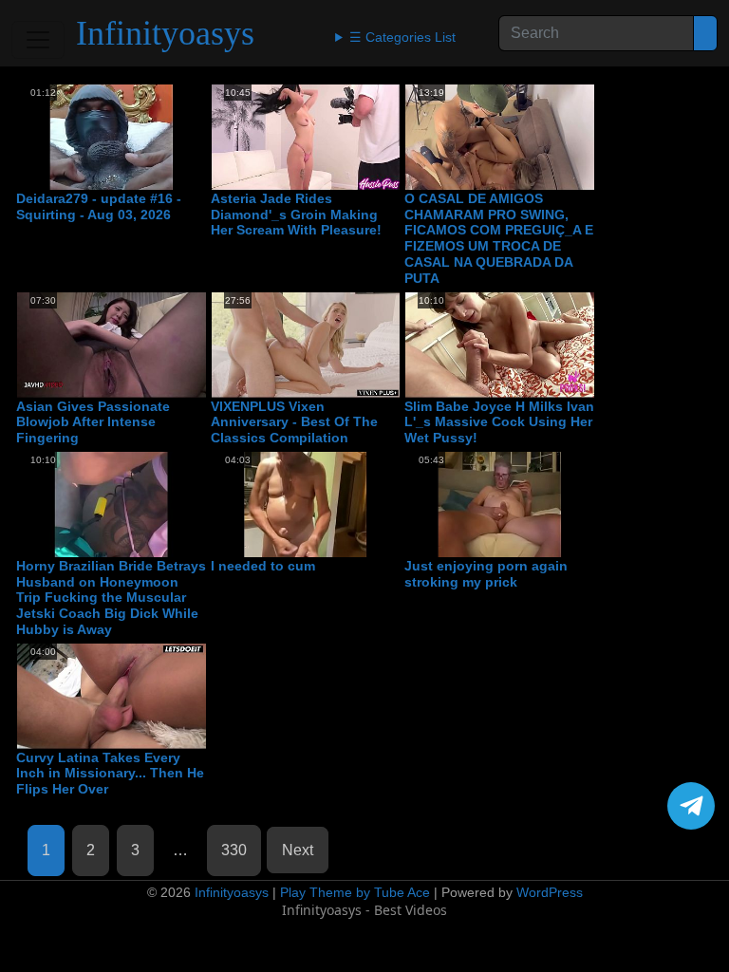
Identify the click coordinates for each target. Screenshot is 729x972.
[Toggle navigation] (38, 40)
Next (297, 850)
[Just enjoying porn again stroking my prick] (499, 504)
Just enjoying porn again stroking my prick (486, 573)
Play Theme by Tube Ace (355, 892)
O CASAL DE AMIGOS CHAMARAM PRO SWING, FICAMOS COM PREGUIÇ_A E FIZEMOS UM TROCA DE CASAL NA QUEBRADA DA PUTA (498, 238)
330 (234, 850)
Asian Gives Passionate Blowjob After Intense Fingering (93, 422)
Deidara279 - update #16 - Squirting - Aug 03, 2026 (98, 206)
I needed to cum (263, 565)
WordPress (549, 892)
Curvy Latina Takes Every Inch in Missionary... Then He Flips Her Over (110, 773)
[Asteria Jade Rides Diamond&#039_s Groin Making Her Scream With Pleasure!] (306, 137)
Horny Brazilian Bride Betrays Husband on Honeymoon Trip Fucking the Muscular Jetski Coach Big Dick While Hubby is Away (111, 597)
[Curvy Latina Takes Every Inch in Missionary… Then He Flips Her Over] (111, 696)
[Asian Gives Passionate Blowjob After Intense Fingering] (111, 345)
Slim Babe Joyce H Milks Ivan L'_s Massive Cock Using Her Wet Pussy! (499, 422)
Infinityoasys (165, 33)
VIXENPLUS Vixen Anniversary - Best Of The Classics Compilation (294, 422)
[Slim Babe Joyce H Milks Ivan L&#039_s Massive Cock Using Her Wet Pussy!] (499, 345)
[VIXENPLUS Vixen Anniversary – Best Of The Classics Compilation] (306, 345)
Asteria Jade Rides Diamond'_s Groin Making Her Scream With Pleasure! (296, 214)
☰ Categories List (402, 37)
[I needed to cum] (306, 504)
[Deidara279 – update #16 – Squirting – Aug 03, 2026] (111, 137)
